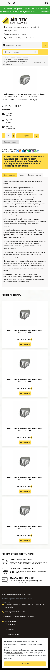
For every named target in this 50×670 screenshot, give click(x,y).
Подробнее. (44, 11)
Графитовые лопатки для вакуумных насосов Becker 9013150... (25, 429)
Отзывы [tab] (21, 175)
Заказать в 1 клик (10, 142)
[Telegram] (38, 151)
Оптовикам (10, 629)
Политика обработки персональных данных (17, 599)
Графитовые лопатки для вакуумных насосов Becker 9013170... (25, 527)
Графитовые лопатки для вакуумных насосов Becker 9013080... (25, 380)
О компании (10, 624)
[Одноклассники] (20, 151)
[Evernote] (28, 151)
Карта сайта (6, 602)
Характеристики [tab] (9, 175)
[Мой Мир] (23, 151)
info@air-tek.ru (11, 31)
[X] (25, 151)
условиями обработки (14, 653)
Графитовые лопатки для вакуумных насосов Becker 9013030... (25, 331)
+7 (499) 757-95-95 (13, 38)
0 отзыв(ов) (33, 100)
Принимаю (25, 664)
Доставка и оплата (13, 634)
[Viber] (33, 151)
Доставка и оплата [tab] (34, 175)
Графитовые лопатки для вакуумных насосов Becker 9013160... (25, 478)
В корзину (25, 136)
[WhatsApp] (35, 151)
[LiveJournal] (30, 151)
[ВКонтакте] (18, 151)
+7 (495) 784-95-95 (30, 38)
